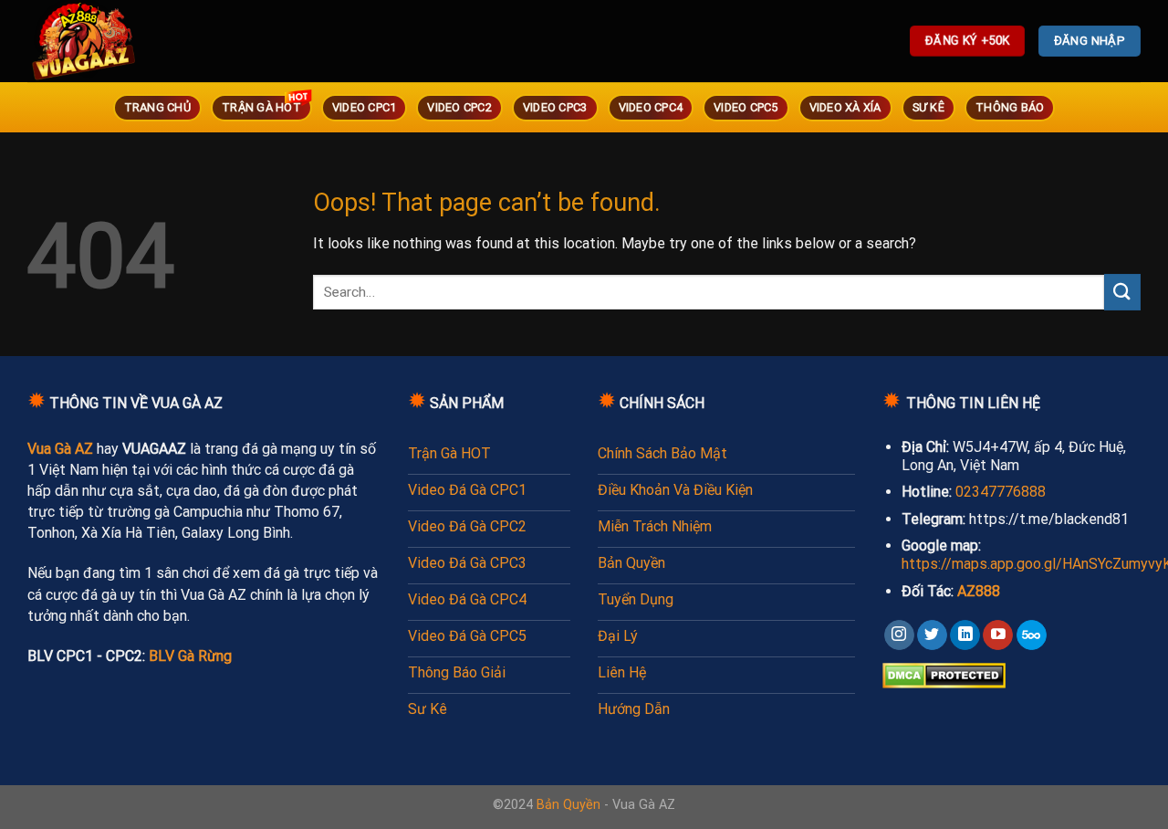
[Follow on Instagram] (899, 635)
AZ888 (978, 591)
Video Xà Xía (845, 107)
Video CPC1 (364, 107)
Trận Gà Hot (261, 107)
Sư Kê (928, 107)
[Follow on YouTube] (998, 635)
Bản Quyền (568, 805)
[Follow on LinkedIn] (965, 635)
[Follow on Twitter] (932, 635)
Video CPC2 (459, 107)
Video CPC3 (555, 107)
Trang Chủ (157, 107)
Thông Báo (1009, 107)
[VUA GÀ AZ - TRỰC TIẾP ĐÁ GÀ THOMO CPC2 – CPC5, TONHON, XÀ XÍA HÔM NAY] (109, 41)
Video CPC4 (651, 107)
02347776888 (1000, 491)
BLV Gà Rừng (190, 656)
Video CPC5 (746, 107)
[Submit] (1122, 292)
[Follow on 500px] (1032, 635)
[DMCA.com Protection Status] (944, 674)
